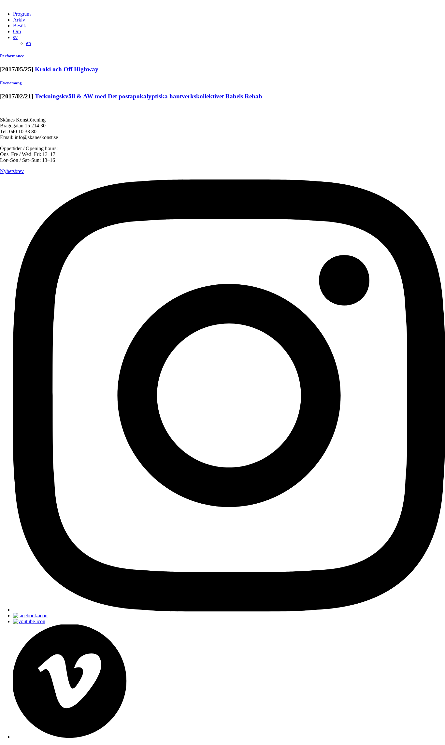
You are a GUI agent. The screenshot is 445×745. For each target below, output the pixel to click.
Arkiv (19, 19)
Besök (19, 25)
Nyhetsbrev (12, 171)
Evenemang (11, 82)
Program (22, 14)
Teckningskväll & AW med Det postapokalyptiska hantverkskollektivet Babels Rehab (148, 96)
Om (17, 31)
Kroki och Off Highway (66, 69)
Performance (12, 55)
